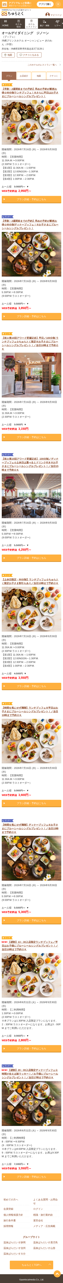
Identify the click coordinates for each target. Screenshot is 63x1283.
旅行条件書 (10, 1220)
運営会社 (38, 1220)
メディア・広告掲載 (44, 1226)
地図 (10, 55)
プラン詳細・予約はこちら (31, 199)
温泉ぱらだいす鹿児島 (45, 1242)
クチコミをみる (31, 55)
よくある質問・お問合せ (45, 1201)
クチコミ (54, 76)
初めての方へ (11, 1199)
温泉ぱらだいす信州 (15, 1248)
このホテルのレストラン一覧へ (42, 65)
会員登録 (8, 1208)
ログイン (38, 1208)
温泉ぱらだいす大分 (15, 1253)
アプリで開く (45, 4)
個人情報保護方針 (13, 1214)
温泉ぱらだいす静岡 (15, 1242)
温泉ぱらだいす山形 (44, 1248)
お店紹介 (24, 76)
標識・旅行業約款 (43, 1214)
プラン (9, 76)
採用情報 (8, 1226)
